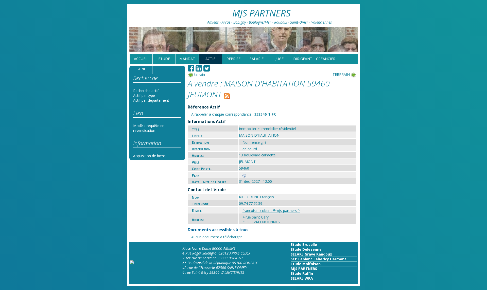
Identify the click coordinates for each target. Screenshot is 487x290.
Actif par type (144, 95)
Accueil (141, 58)
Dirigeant (302, 58)
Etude (164, 58)
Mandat (187, 58)
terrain (199, 74)
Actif (210, 58)
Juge (279, 58)
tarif (141, 68)
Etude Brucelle (304, 244)
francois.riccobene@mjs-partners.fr (271, 210)
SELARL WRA (302, 278)
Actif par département (151, 100)
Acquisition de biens (149, 155)
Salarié (257, 58)
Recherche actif (146, 90)
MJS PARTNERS (304, 268)
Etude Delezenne (306, 249)
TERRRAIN (342, 74)
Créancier (325, 58)
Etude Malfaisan (306, 263)
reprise (233, 58)
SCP (294, 259)
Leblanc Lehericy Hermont (321, 259)
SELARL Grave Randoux (311, 254)
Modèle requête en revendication (148, 128)
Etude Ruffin (302, 273)
